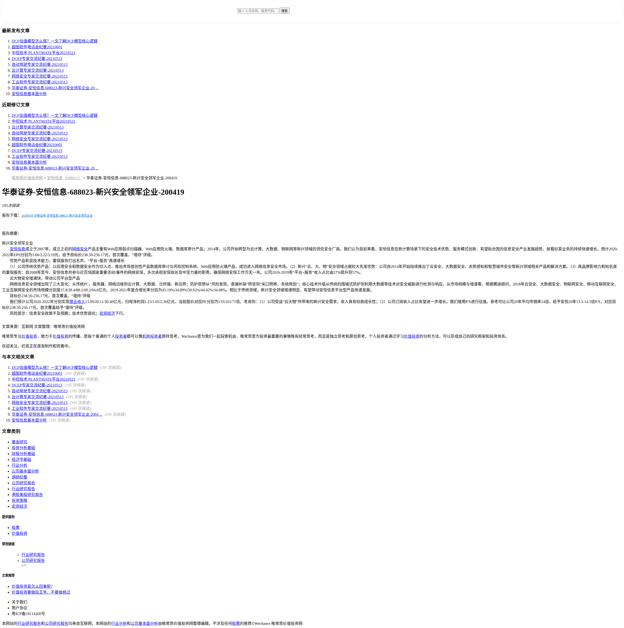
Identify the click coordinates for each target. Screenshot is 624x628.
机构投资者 (152, 336)
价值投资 (29, 336)
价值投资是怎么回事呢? (32, 586)
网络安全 (80, 249)
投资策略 (19, 500)
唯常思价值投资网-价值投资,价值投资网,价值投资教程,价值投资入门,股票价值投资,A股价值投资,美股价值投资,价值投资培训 (198, 13)
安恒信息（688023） (64, 178)
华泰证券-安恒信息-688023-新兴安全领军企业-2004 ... (57, 414)
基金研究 (19, 442)
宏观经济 (107, 313)
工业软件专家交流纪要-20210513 (40, 82)
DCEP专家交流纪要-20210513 (37, 59)
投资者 (121, 336)
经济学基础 (21, 459)
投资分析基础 (23, 448)
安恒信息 (17, 249)
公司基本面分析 (25, 471)
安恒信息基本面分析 (29, 94)
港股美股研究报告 (27, 495)
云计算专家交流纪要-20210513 (38, 70)
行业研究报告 (23, 489)
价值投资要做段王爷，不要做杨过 (41, 592)
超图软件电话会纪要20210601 (37, 47)
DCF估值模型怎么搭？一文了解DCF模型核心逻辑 (55, 41)
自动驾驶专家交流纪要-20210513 (40, 64)
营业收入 (77, 302)
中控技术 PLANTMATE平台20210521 (43, 53)
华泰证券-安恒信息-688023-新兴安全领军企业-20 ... (55, 88)
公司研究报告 (23, 483)
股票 (16, 528)
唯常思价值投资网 (27, 178)
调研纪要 (19, 477)
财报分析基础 (23, 454)
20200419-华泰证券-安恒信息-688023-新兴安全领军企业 (57, 215)
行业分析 (19, 465)
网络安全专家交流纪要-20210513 (40, 76)
